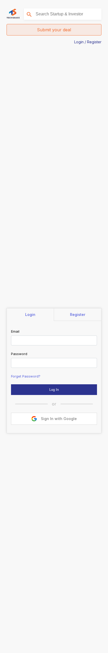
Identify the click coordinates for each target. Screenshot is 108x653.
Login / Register (87, 42)
